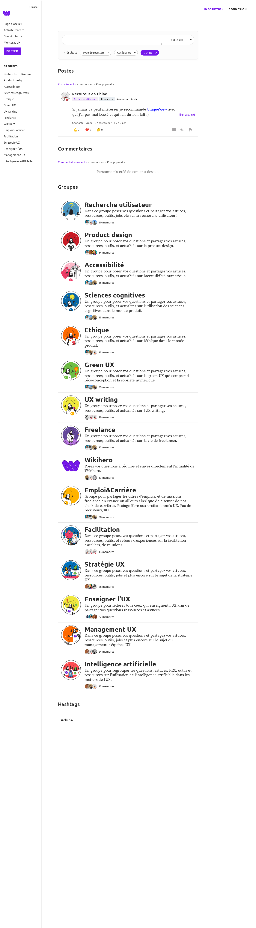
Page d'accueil (13, 23)
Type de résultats (94, 52)
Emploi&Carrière (110, 490)
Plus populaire (105, 84)
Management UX (110, 629)
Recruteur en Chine (89, 94)
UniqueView (157, 109)
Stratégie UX (105, 564)
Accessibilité (104, 265)
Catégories (124, 52)
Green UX (99, 364)
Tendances (86, 84)
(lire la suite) (186, 114)
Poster (12, 51)
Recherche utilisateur (85, 99)
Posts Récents (67, 84)
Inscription (214, 9)
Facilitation (102, 529)
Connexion (238, 9)
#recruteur (122, 99)
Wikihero (99, 460)
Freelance (100, 429)
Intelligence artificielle (120, 664)
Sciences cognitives (115, 295)
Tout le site (176, 39)
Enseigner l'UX (107, 599)
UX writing (101, 399)
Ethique (97, 330)
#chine (148, 52)
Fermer (34, 7)
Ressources (107, 99)
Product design (108, 234)
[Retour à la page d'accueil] (20, 13)
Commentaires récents (72, 162)
